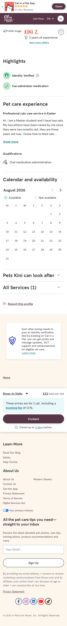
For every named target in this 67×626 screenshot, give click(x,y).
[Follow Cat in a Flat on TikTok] (48, 601)
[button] (2, 6)
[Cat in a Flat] (8, 18)
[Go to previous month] (53, 190)
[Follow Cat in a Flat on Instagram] (26, 601)
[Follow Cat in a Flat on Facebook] (18, 601)
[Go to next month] (60, 190)
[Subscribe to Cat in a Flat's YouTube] (41, 601)
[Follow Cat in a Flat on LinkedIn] (33, 601)
